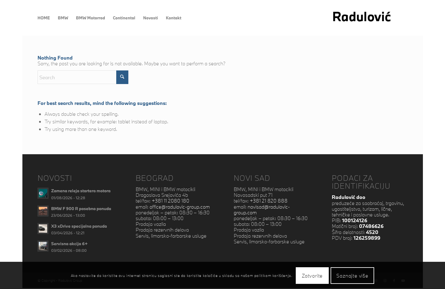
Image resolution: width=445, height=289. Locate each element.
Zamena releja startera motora (80, 190)
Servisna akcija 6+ (69, 243)
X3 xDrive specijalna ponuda (79, 226)
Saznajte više (352, 275)
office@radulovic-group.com (180, 206)
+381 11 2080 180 (170, 200)
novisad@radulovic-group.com (262, 209)
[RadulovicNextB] (369, 17)
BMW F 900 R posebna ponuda (81, 208)
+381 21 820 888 (269, 200)
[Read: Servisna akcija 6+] (43, 246)
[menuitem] (44, 17)
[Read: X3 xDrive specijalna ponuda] (43, 228)
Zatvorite (312, 275)
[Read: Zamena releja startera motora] (43, 193)
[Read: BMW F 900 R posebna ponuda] (43, 211)
